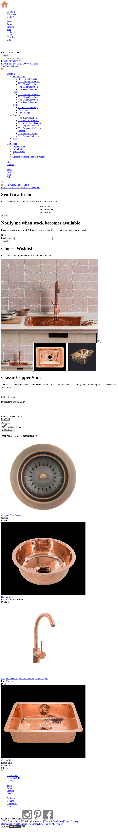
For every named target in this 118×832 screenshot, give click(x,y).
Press (9, 24)
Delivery (11, 32)
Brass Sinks (18, 149)
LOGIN (11, 61)
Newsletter (12, 37)
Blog (9, 40)
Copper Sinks (19, 146)
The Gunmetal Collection (29, 128)
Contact (10, 17)
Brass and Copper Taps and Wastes (29, 157)
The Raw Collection (27, 89)
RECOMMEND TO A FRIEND (16, 187)
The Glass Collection (28, 84)
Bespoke (22, 131)
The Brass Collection (28, 133)
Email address (7, 238)
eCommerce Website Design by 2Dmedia (20, 824)
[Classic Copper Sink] (49, 342)
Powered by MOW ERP (51, 824)
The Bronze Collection (28, 120)
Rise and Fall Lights (27, 79)
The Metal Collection (28, 87)
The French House (9, 66)
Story (9, 21)
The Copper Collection (28, 125)
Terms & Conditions (53, 821)
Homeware (12, 14)
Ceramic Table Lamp (28, 107)
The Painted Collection (28, 136)
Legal (67, 821)
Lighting (11, 11)
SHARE (36, 187)
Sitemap (74, 821)
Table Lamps (24, 112)
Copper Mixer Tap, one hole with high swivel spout (24, 678)
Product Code (7, 416)
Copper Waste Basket (11, 515)
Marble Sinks (19, 151)
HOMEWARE (13, 778)
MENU (4, 768)
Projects (10, 27)
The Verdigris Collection (29, 123)
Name (4, 235)
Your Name (45, 206)
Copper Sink (7, 597)
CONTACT (12, 780)
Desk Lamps (24, 110)
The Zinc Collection (27, 118)
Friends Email (46, 212)
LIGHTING (12, 775)
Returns (10, 34)
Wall (15, 92)
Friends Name (46, 209)
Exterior (16, 115)
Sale (9, 29)
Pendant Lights (19, 76)
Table (15, 105)
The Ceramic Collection (29, 81)
